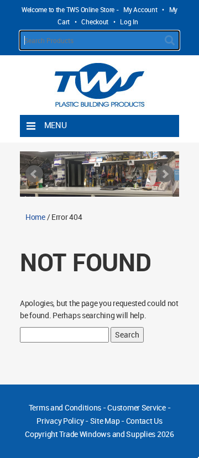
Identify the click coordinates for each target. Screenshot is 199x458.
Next (165, 174)
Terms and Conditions (65, 407)
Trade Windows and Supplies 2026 (116, 434)
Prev (34, 174)
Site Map (105, 420)
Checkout (94, 21)
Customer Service (136, 407)
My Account (140, 9)
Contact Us (144, 420)
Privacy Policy (59, 420)
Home (35, 217)
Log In (129, 21)
